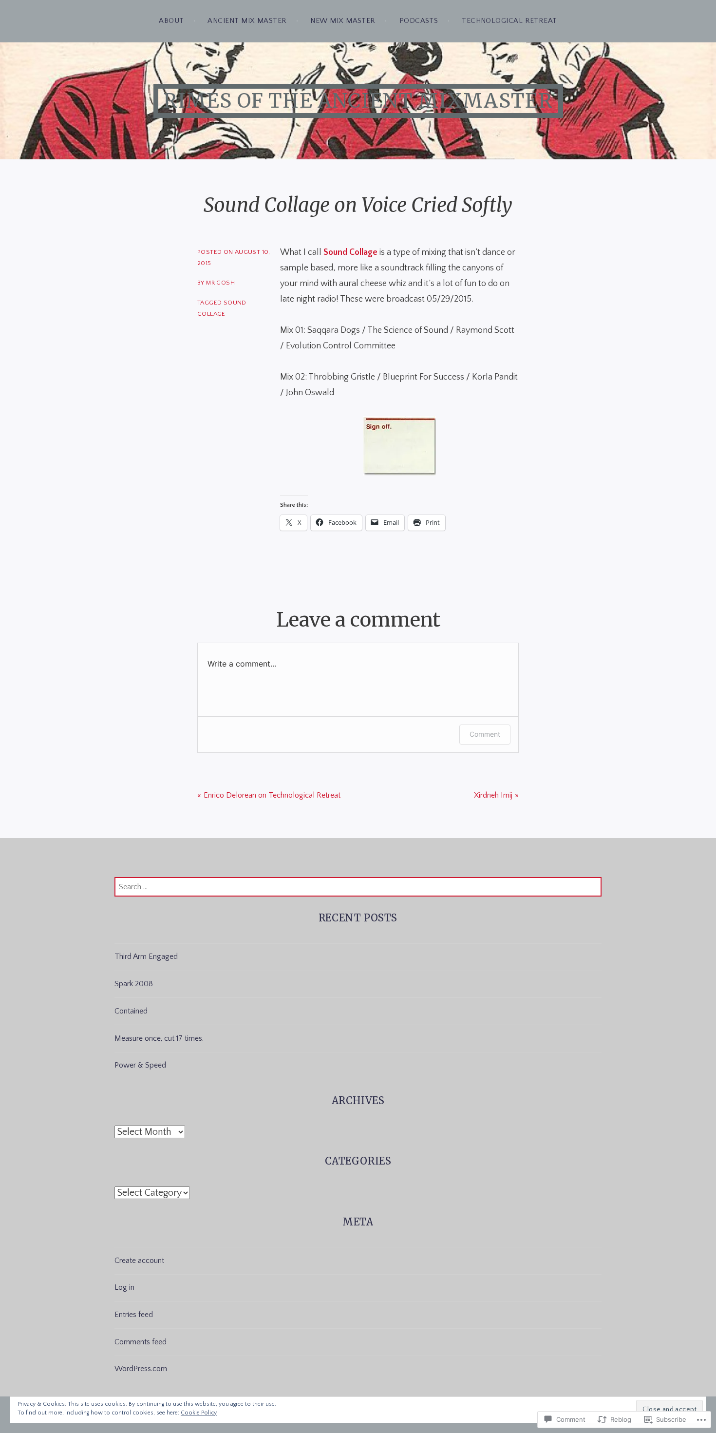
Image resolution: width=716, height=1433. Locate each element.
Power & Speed (140, 1065)
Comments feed (140, 1341)
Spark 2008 (133, 983)
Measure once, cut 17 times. (159, 1038)
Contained (131, 1011)
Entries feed (133, 1314)
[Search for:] (358, 886)
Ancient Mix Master (246, 21)
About (171, 21)
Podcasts (418, 21)
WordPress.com (140, 1368)
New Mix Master (342, 21)
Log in (124, 1287)
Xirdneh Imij (493, 795)
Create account (139, 1260)
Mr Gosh (220, 282)
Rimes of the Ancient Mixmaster (358, 101)
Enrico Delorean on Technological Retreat (272, 795)
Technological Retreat (509, 21)
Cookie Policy (199, 1413)
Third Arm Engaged (146, 956)
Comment (485, 734)
